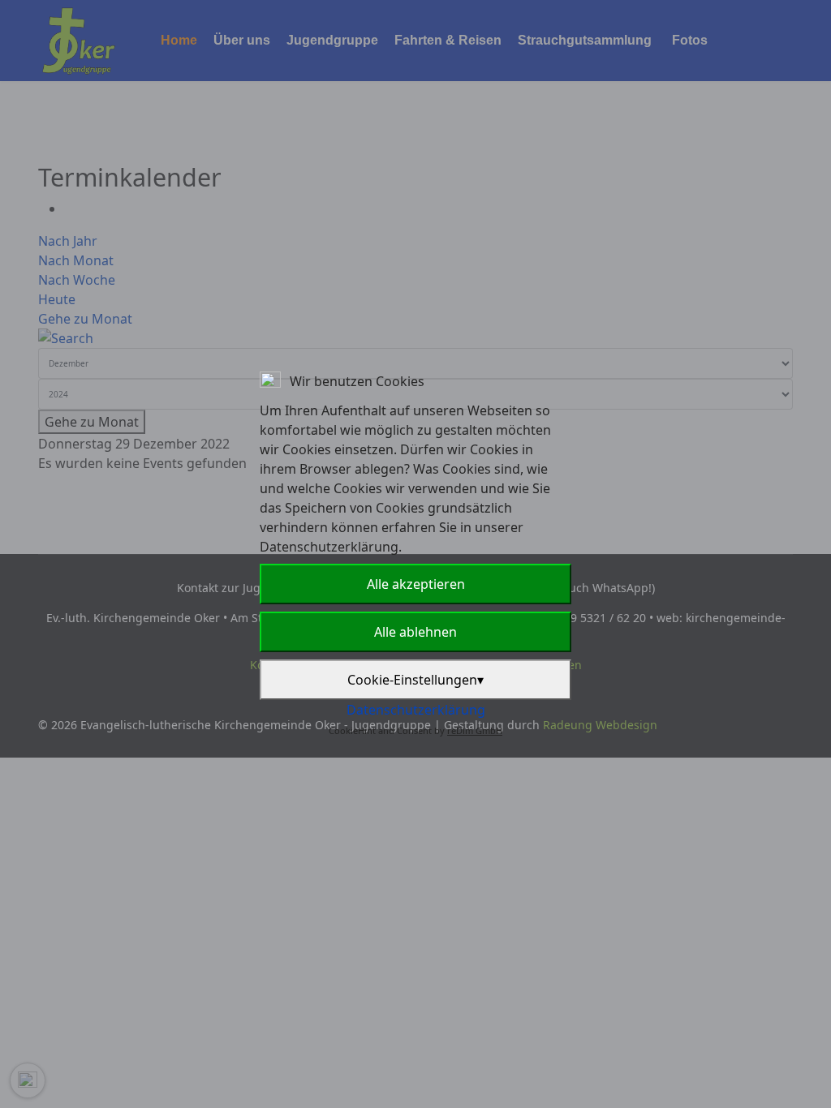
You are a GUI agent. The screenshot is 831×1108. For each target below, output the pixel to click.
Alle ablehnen (415, 632)
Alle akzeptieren (416, 584)
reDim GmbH (474, 730)
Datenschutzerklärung (416, 710)
